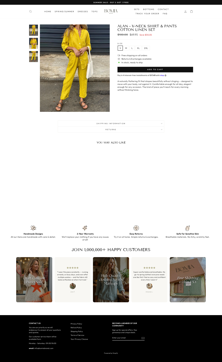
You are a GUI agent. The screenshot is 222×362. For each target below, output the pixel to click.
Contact (163, 9)
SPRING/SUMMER (64, 11)
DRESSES (83, 11)
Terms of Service (77, 335)
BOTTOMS (148, 9)
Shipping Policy (77, 331)
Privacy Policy (76, 324)
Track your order (147, 13)
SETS (137, 9)
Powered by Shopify (111, 353)
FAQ (165, 13)
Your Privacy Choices (79, 339)
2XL (146, 48)
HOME (47, 11)
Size (120, 43)
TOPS (94, 11)
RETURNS (111, 130)
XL (138, 48)
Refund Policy (76, 327)
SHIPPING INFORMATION (111, 123)
